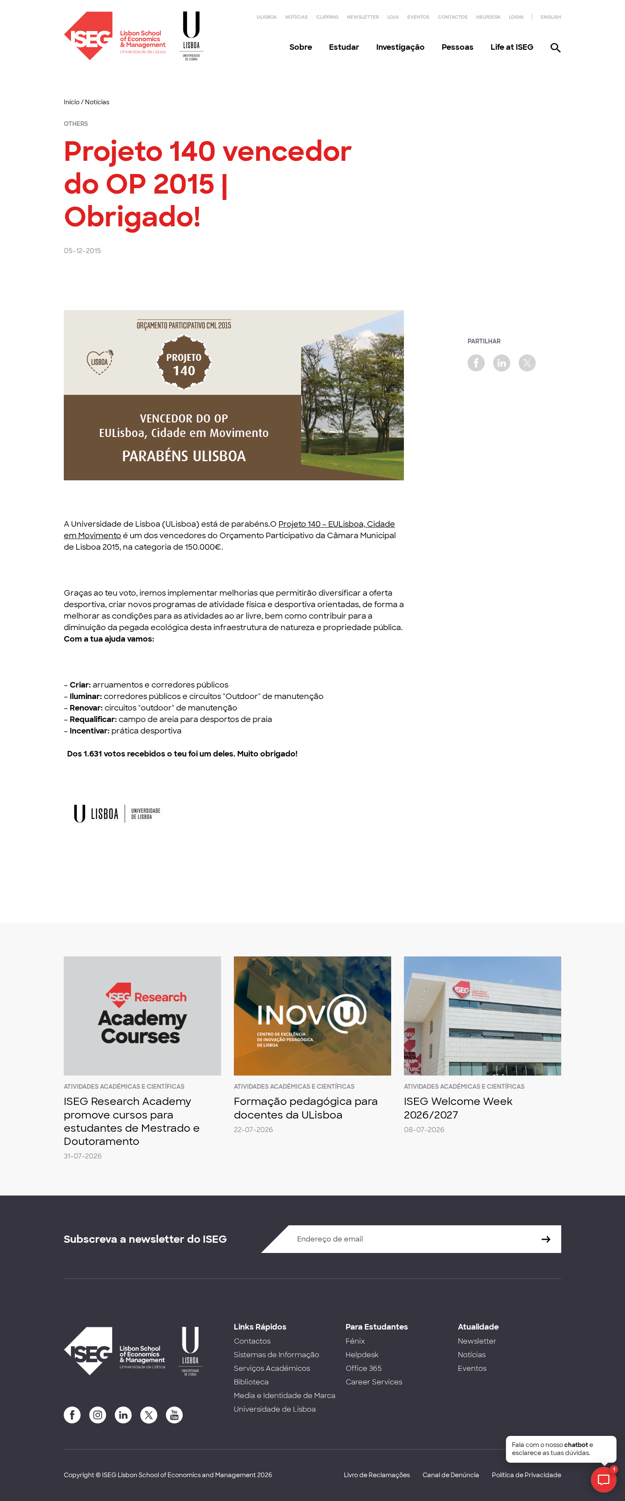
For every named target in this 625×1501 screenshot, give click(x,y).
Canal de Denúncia (451, 1475)
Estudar (344, 47)
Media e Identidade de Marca (284, 1395)
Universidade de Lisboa (275, 1409)
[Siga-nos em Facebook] (72, 1415)
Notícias (296, 17)
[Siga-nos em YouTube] (174, 1415)
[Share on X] (527, 362)
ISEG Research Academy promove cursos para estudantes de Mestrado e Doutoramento (132, 1121)
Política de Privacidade (526, 1475)
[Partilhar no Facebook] (476, 362)
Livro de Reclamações (377, 1475)
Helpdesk (488, 17)
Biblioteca (251, 1382)
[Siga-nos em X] (148, 1415)
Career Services (374, 1382)
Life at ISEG (512, 47)
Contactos (453, 17)
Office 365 (364, 1368)
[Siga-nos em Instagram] (97, 1415)
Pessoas (458, 47)
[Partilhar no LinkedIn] (501, 362)
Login (516, 17)
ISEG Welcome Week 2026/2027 (458, 1108)
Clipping (327, 17)
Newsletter (363, 17)
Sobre (301, 47)
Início (72, 102)
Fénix (355, 1341)
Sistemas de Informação (276, 1354)
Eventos (418, 17)
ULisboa (267, 17)
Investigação (400, 47)
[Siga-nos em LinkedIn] (123, 1415)
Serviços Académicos (272, 1368)
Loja (393, 17)
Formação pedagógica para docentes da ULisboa (306, 1108)
